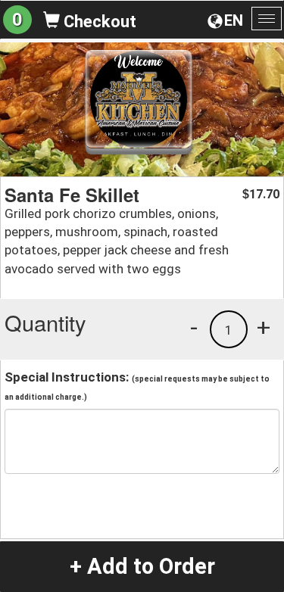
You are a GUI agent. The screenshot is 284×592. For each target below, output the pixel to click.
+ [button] (263, 327)
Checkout (98, 21)
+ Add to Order (142, 566)
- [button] (194, 327)
